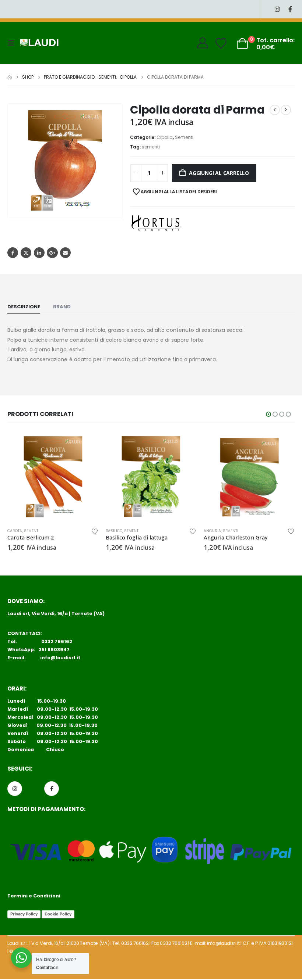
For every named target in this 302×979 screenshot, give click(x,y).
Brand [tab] (62, 306)
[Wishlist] (221, 43)
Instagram (14, 788)
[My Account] (202, 43)
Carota (14, 531)
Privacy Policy (24, 914)
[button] (13, 43)
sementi (151, 147)
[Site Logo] (39, 43)
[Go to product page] (52, 476)
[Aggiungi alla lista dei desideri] (94, 531)
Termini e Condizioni (33, 896)
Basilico (114, 531)
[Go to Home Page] (9, 77)
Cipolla (165, 137)
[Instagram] (277, 9)
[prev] (275, 110)
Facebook (12, 252)
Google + (52, 252)
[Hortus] (156, 223)
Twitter (26, 252)
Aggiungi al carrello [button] (86, 443)
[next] (286, 110)
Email (65, 252)
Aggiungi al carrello (219, 172)
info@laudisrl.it (60, 658)
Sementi (184, 137)
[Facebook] (290, 9)
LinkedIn (39, 252)
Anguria (212, 531)
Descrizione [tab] (23, 306)
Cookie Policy (58, 914)
